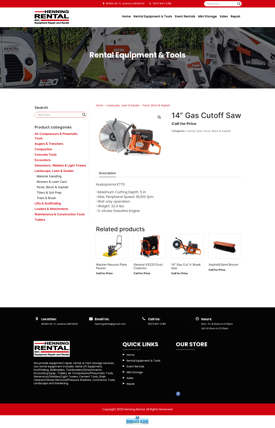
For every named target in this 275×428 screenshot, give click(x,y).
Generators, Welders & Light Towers (60, 165)
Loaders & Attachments (51, 209)
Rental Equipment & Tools (153, 16)
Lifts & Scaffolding (48, 203)
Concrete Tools (46, 154)
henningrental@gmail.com (110, 323)
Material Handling (49, 176)
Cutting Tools (194, 130)
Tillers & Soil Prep (49, 192)
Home (126, 16)
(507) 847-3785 (157, 323)
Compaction (43, 149)
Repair (235, 16)
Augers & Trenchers (49, 144)
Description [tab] (107, 173)
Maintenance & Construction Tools (60, 214)
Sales (224, 16)
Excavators (43, 160)
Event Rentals (185, 16)
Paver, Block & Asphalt (52, 187)
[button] (159, 117)
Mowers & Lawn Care (52, 182)
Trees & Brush (46, 198)
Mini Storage (207, 16)
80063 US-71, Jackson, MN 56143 (59, 323)
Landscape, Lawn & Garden (54, 171)
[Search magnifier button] (239, 3)
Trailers (40, 219)
